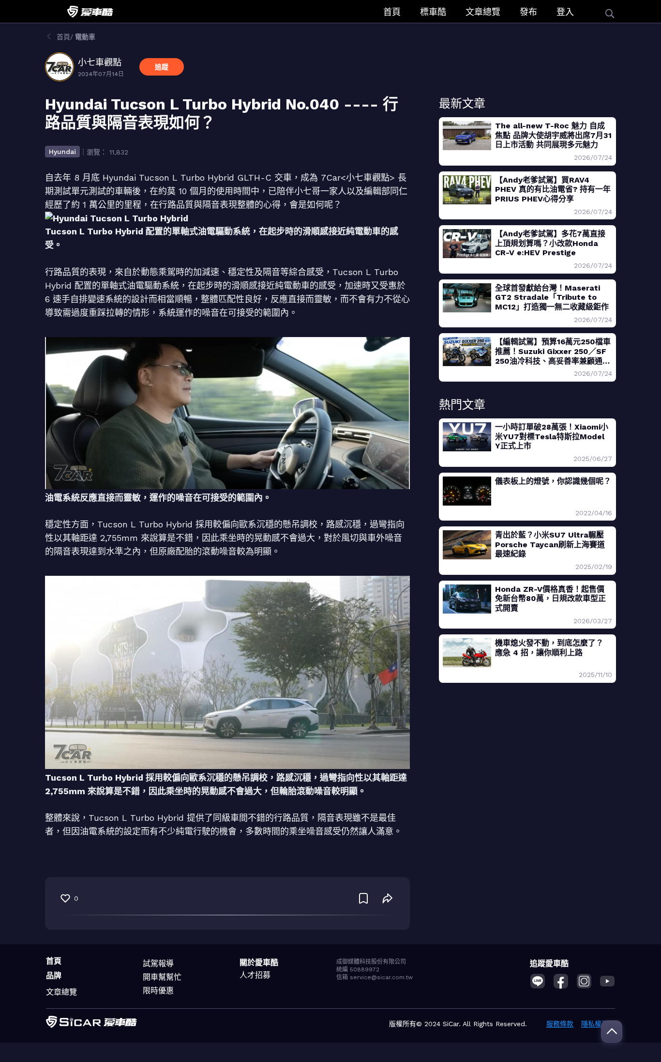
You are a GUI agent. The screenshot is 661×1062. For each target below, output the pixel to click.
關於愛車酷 (259, 962)
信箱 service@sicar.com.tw (374, 977)
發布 (528, 12)
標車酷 (433, 12)
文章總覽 (483, 12)
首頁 (392, 12)
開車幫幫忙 (162, 977)
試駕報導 (158, 963)
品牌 (53, 975)
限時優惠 (158, 990)
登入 (565, 12)
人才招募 (255, 975)
